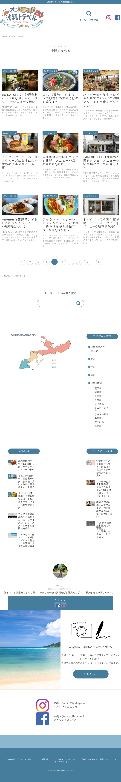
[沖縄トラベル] (22, 27)
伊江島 (98, 396)
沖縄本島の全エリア (98, 349)
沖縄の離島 (97, 383)
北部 (93, 359)
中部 (93, 367)
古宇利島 (99, 422)
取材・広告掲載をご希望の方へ (95, 759)
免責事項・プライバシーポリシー (21, 759)
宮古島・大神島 (102, 409)
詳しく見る (91, 673)
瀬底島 (98, 418)
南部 (93, 375)
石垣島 (98, 400)
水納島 (98, 426)
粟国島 (98, 388)
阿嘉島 (98, 392)
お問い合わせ (46, 759)
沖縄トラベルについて (67, 759)
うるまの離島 (102, 414)
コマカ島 (99, 404)
